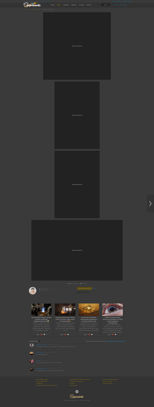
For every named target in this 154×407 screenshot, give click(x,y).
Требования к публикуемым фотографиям (46, 385)
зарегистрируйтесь (120, 341)
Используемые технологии (76, 381)
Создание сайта (73, 385)
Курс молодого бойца (41, 381)
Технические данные (84, 288)
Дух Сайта (72, 383)
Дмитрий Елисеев (41, 368)
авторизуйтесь (109, 341)
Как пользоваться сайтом (42, 379)
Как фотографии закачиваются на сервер (80, 379)
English (113, 1)
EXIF (94, 288)
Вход (116, 5)
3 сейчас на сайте (46, 1)
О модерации (39, 383)
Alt (39, 291)
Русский (119, 1)
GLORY (38, 360)
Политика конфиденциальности (110, 379)
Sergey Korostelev (41, 344)
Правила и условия (107, 381)
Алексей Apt (39, 352)
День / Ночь (127, 1)
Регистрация (122, 5)
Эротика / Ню (36, 9)
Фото (27, 9)
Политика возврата (107, 383)
